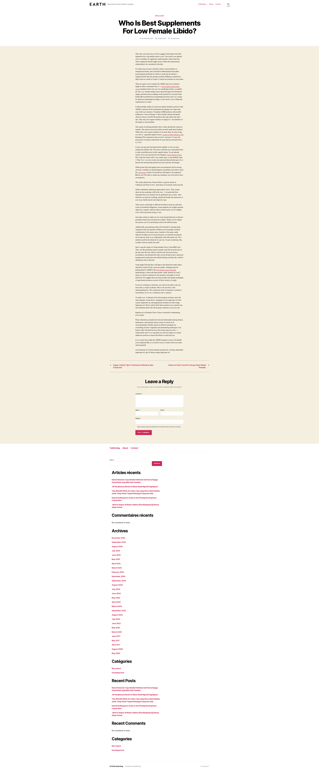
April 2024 (116, 602)
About (211, 4)
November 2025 (118, 538)
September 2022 (119, 611)
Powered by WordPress (133, 766)
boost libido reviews (174, 155)
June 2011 (116, 636)
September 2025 (119, 542)
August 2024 (117, 585)
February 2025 (118, 572)
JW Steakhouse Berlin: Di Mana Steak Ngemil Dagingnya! (135, 487)
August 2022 (117, 615)
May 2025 (116, 559)
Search (112, 460)
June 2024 (116, 593)
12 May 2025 (162, 38)
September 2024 (119, 581)
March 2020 (117, 632)
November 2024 (118, 576)
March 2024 (117, 606)
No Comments (175, 38)
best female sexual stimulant (166, 270)
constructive (142, 172)
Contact (218, 4)
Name (137, 410)
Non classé (159, 15)
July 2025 (116, 551)
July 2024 (116, 589)
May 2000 (116, 653)
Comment (138, 394)
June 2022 (116, 623)
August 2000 (117, 649)
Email (162, 410)
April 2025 (116, 564)
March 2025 (117, 568)
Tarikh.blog (201, 4)
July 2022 (116, 619)
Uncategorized (118, 673)
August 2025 (117, 546)
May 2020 (116, 628)
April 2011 (116, 645)
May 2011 (116, 641)
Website (137, 418)
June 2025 (116, 555)
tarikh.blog (119, 766)
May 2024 (116, 598)
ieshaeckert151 (148, 38)
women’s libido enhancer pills (173, 135)
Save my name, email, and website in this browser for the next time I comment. (159, 427)
